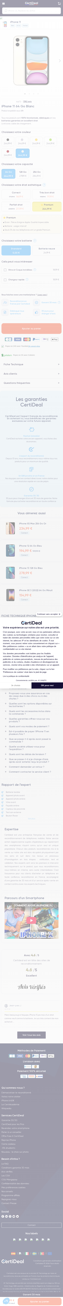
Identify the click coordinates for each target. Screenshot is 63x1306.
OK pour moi (47, 685)
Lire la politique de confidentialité (16, 676)
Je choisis (15, 685)
